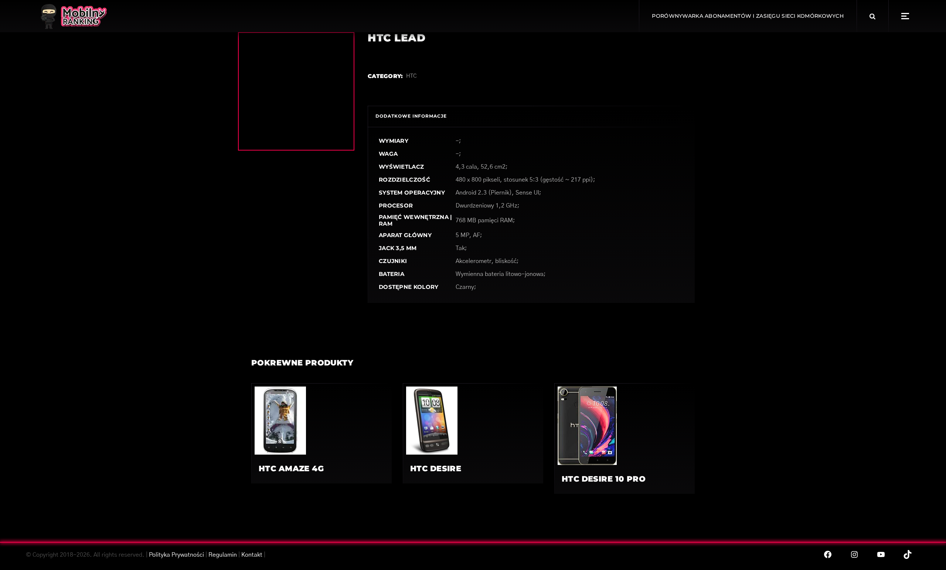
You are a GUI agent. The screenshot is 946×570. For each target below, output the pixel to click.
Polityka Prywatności (176, 555)
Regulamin (222, 555)
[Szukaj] (872, 16)
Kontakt (251, 555)
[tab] (411, 116)
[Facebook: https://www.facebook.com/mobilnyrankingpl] (827, 554)
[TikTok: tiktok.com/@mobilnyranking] (907, 554)
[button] (905, 16)
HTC (411, 76)
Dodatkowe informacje (411, 116)
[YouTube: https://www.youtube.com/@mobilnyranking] (881, 554)
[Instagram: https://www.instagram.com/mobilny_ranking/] (854, 554)
